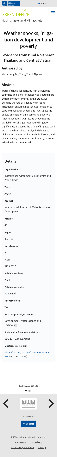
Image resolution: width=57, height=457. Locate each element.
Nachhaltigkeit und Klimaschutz (22, 20)
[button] (6, 403)
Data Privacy (36, 442)
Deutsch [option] (45, 3)
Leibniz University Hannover (32, 437)
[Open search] (54, 3)
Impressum (20, 442)
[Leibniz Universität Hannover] (11, 3)
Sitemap (42, 447)
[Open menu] (53, 13)
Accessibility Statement (22, 447)
